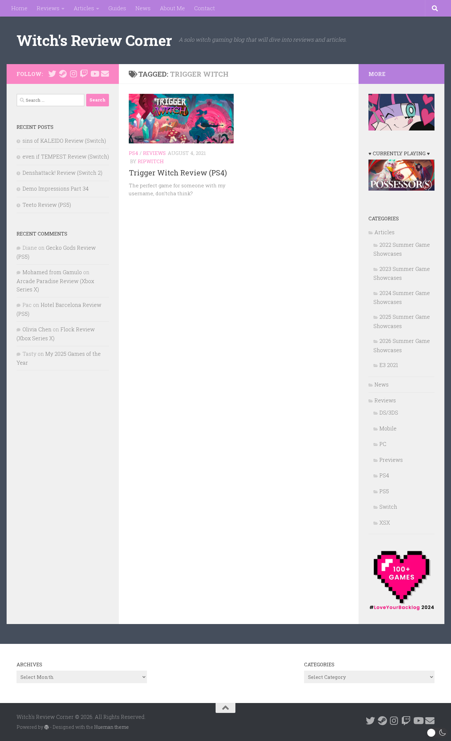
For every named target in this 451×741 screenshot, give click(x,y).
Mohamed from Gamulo (52, 272)
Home (19, 8)
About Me (172, 8)
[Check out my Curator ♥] (63, 74)
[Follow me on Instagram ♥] (73, 74)
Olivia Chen (37, 329)
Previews (391, 459)
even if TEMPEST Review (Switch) (65, 156)
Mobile (388, 428)
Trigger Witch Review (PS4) (178, 172)
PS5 (384, 491)
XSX (384, 522)
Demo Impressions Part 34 (55, 188)
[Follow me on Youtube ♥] (94, 74)
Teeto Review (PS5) (46, 204)
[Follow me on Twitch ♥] (84, 74)
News (143, 8)
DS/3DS (388, 412)
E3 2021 (388, 364)
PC (382, 443)
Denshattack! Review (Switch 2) (62, 172)
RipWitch (151, 161)
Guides (117, 8)
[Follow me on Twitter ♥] (52, 74)
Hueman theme (111, 727)
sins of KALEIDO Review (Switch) (64, 140)
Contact (204, 8)
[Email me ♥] (105, 74)
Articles (84, 8)
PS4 (133, 153)
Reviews (48, 8)
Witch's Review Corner (94, 40)
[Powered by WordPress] (46, 727)
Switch (388, 506)
